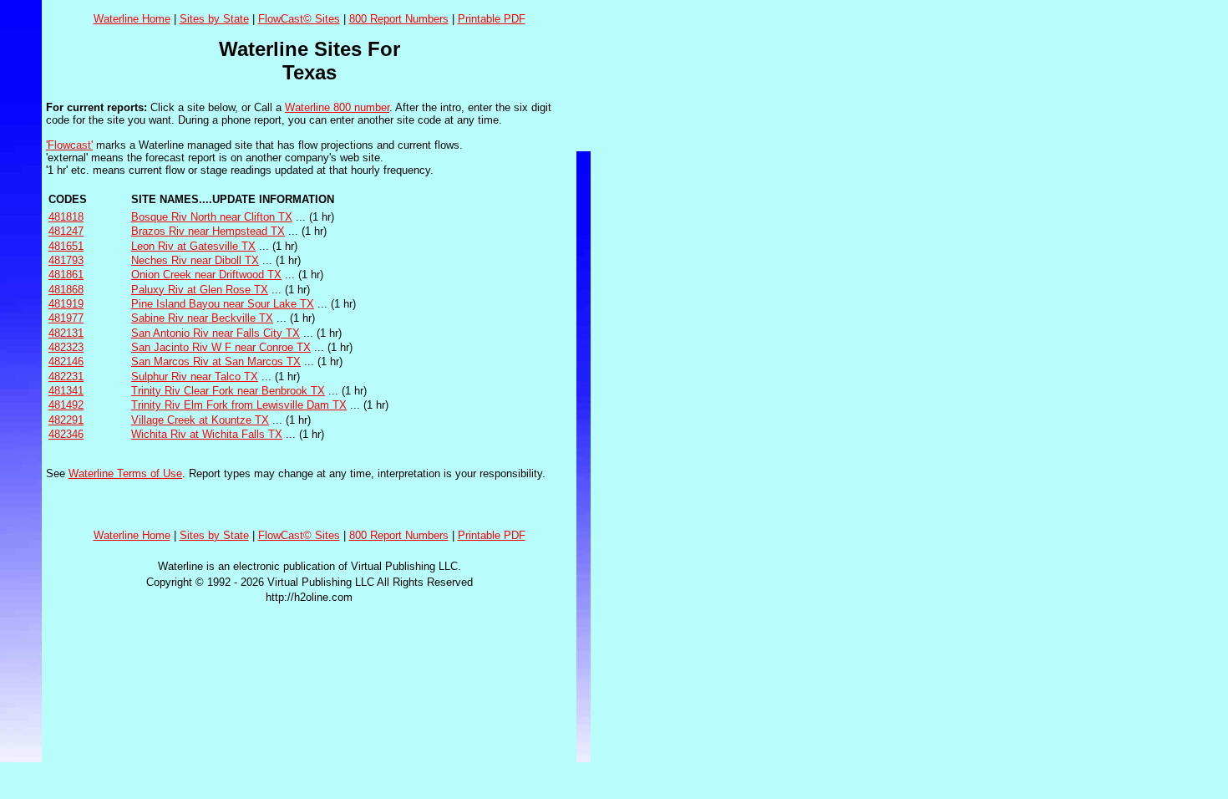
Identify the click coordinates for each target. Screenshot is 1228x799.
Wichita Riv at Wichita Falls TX (206, 434)
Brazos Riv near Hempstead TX (208, 231)
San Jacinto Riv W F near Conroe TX (221, 347)
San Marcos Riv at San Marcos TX (216, 361)
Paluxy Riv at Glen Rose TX (199, 289)
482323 (66, 347)
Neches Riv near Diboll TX (195, 260)
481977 (66, 318)
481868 (66, 289)
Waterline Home (132, 19)
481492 (66, 405)
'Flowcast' (69, 145)
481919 (66, 304)
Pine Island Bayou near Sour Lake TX (222, 304)
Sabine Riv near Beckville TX (202, 318)
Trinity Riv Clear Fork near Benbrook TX (228, 390)
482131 (66, 333)
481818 (66, 217)
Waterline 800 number (337, 107)
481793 (66, 260)
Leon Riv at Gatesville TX (193, 246)
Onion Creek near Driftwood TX (206, 274)
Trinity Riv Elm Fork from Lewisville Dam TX (239, 405)
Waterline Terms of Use (125, 473)
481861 (66, 274)
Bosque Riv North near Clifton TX (211, 217)
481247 (66, 231)
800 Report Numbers (399, 19)
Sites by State (214, 19)
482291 (66, 420)
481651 (66, 246)
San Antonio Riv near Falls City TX (215, 333)
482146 (66, 361)
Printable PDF (491, 19)
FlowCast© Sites (299, 19)
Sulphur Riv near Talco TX (194, 376)
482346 (66, 434)
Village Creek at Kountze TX (200, 420)
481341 (66, 390)
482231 (66, 376)
